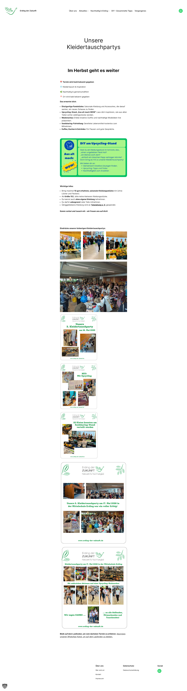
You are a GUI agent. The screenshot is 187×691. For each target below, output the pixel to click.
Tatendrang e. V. (98, 205)
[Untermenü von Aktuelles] (88, 10)
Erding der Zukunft (28, 11)
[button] (5, 686)
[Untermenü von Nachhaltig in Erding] (108, 10)
